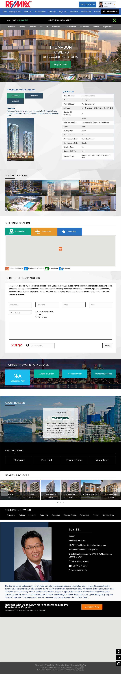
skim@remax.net (78, 541)
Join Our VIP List (88, 4)
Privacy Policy (50, 665)
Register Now (108, 27)
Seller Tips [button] (52, 12)
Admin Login (39, 665)
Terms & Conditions (62, 665)
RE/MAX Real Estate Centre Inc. (87, 545)
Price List (44, 27)
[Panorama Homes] (91, 490)
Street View (46, 231)
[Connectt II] (71, 490)
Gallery (22, 27)
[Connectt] (30, 490)
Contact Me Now (92, 607)
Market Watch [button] (86, 12)
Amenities (33, 96)
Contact (97, 12)
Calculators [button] (74, 12)
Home (5, 12)
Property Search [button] (15, 12)
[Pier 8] (10, 490)
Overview (11, 27)
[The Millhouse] (50, 490)
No (39, 317)
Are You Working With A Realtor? (44, 313)
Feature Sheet (70, 27)
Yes (45, 317)
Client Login (75, 665)
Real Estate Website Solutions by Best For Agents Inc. (56, 670)
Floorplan (56, 27)
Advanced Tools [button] (112, 12)
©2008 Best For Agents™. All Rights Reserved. (56, 667)
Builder (96, 27)
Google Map (20, 231)
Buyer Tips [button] (63, 12)
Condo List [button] (28, 12)
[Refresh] (27, 345)
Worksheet (84, 27)
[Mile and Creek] (111, 490)
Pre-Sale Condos (40, 12)
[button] (60, 249)
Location (32, 27)
